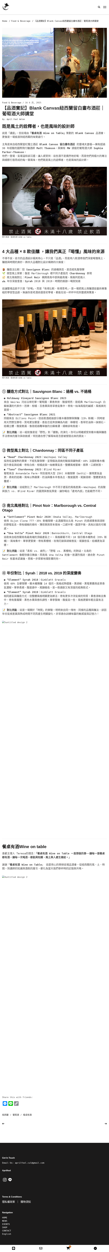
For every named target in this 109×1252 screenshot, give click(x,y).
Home (4, 21)
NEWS (4, 1221)
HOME (4, 1217)
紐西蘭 (5, 1115)
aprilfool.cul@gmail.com (29, 1163)
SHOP (4, 1227)
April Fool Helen (16, 119)
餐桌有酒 (27, 1115)
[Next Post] (106, 1123)
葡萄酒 (16, 1115)
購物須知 (26, 1201)
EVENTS (6, 1224)
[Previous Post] (3, 1123)
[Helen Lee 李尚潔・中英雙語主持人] (10, 6)
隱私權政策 (8, 1201)
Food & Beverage (20, 21)
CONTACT (6, 1230)
